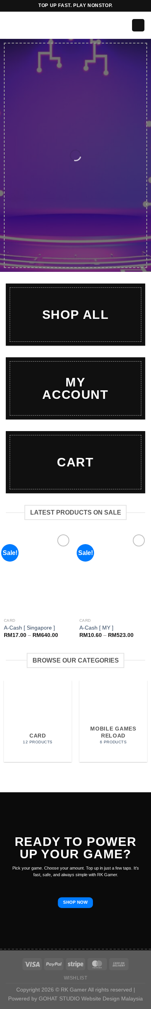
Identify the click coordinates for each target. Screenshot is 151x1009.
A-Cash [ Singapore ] (29, 628)
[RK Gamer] (75, 25)
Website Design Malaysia (112, 998)
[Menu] (10, 25)
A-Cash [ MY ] (96, 628)
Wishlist (76, 978)
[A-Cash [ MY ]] (113, 573)
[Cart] (138, 25)
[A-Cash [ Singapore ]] (38, 573)
